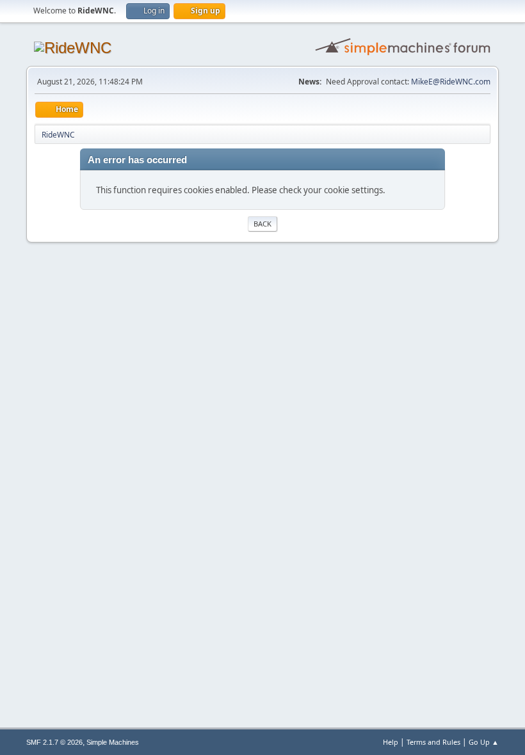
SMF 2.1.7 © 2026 (54, 742)
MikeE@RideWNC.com (450, 81)
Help (390, 742)
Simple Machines (112, 742)
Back (262, 223)
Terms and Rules (433, 742)
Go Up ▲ (484, 742)
